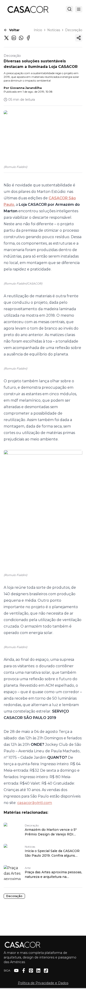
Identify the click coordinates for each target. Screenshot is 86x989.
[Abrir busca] (69, 9)
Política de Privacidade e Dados (43, 983)
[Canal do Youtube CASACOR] (16, 970)
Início (38, 30)
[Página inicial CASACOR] (28, 9)
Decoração (73, 30)
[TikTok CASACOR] (46, 970)
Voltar (14, 30)
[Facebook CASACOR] (23, 970)
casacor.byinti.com (34, 803)
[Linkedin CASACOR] (38, 970)
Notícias (53, 30)
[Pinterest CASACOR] (31, 970)
